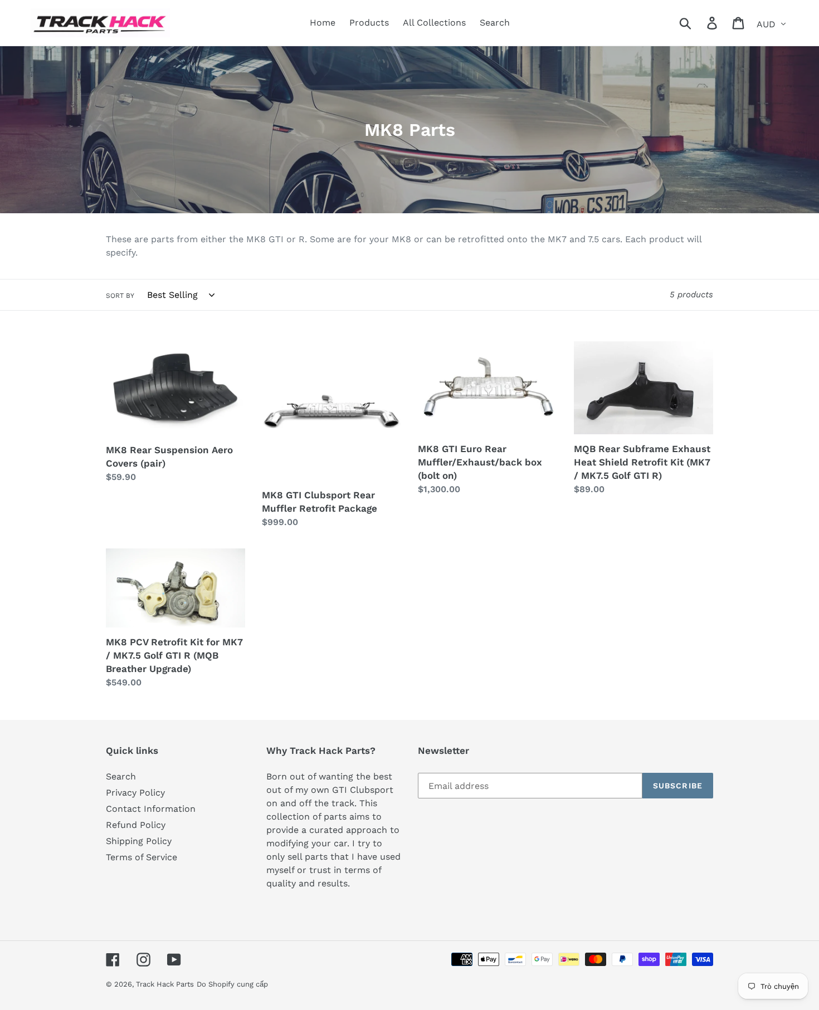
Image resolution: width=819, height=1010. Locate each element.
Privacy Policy (135, 792)
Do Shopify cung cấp (232, 984)
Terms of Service (141, 857)
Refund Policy (135, 825)
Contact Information (151, 808)
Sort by (120, 296)
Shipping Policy (139, 841)
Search (121, 776)
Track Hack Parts (165, 984)
